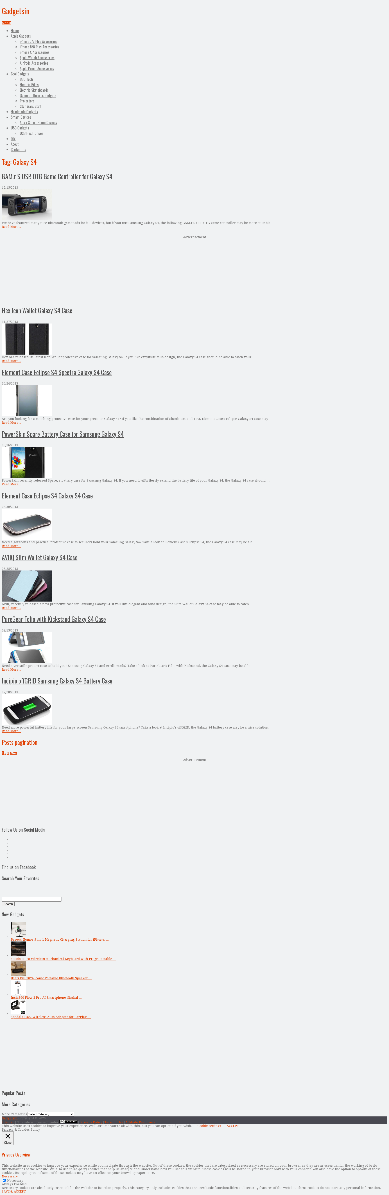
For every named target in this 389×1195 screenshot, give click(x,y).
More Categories (14, 1114)
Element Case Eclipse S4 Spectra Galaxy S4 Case (57, 372)
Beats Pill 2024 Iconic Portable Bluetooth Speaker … (51, 978)
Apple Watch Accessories (37, 57)
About (15, 144)
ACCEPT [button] (233, 1126)
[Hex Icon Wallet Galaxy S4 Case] (194, 339)
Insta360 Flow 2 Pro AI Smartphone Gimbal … (46, 997)
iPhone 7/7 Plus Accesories (38, 41)
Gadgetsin (15, 10)
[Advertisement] (194, 270)
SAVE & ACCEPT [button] (14, 1191)
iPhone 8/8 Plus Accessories (39, 47)
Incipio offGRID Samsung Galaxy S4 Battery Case (57, 680)
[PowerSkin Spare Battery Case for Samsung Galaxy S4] (194, 463)
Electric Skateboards (34, 90)
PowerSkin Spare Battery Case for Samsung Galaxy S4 (63, 434)
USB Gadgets (20, 128)
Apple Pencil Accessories (37, 68)
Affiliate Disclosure (140, 1122)
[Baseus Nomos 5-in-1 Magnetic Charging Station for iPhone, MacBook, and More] (18, 936)
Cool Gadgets (20, 74)
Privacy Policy (91, 1122)
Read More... (11, 227)
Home (15, 30)
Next (13, 753)
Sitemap (8, 1122)
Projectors (27, 101)
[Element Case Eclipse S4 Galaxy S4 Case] (194, 524)
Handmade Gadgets (24, 111)
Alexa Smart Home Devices (38, 122)
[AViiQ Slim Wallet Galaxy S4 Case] (194, 586)
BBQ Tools (27, 79)
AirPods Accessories (34, 63)
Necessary (15, 1180)
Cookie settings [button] (209, 1126)
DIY (13, 138)
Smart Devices (21, 117)
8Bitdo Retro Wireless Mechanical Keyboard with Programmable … (63, 959)
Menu (6, 23)
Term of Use (113, 1122)
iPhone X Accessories (34, 52)
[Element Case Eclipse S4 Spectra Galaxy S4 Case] (194, 401)
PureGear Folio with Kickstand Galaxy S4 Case (54, 619)
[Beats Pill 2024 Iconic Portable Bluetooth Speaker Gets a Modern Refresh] (18, 974)
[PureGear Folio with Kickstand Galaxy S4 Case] (194, 648)
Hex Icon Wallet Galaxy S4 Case (37, 310)
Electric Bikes (29, 84)
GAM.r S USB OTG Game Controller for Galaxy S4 (57, 176)
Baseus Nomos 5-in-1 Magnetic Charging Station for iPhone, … (60, 939)
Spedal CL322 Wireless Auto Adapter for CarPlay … (51, 1017)
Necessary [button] (10, 1176)
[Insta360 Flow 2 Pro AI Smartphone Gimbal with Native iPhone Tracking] (18, 994)
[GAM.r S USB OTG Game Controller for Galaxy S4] (194, 205)
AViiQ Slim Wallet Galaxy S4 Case (39, 557)
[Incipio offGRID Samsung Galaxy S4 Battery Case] (194, 710)
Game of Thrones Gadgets (38, 95)
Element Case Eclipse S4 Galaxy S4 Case (47, 495)
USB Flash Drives (31, 133)
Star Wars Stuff (30, 106)
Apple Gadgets (21, 36)
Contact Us (18, 149)
